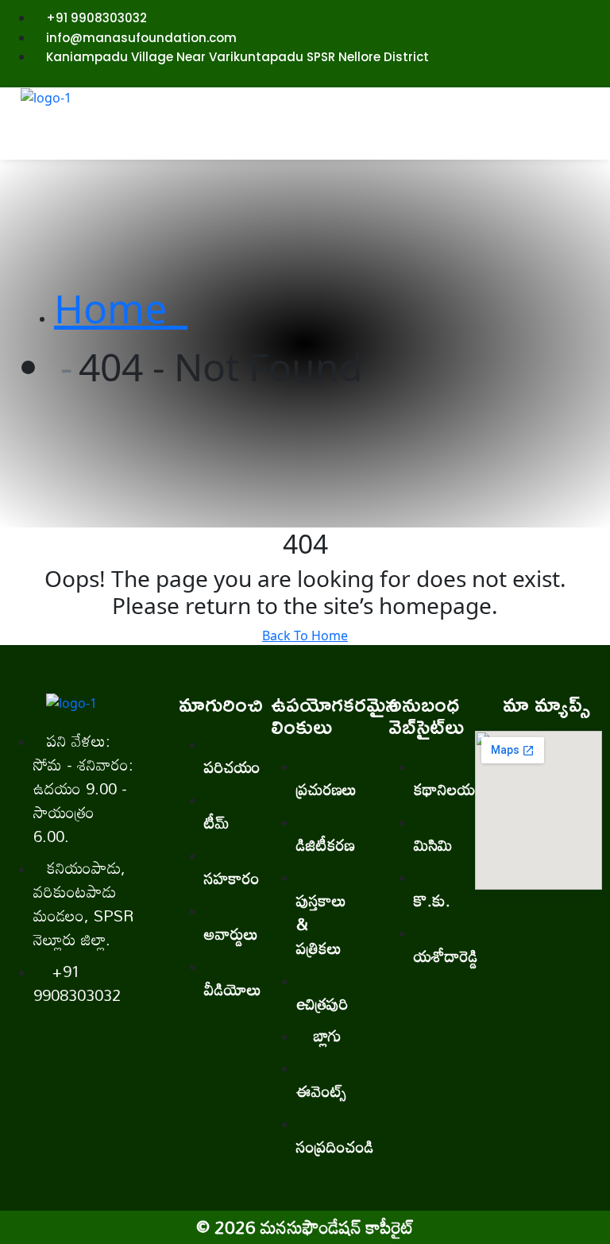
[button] (356, 142)
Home (120, 308)
